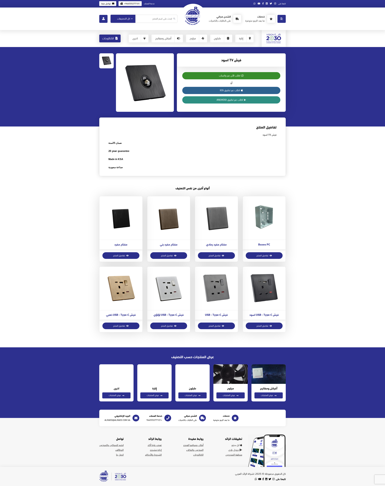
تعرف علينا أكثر (155, 445)
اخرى (135, 38)
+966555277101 (131, 3)
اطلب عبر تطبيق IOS (230, 90)
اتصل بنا (120, 454)
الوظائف (119, 450)
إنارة (241, 38)
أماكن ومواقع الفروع (193, 445)
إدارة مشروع (156, 450)
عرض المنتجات (267, 395)
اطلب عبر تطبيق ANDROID (230, 99)
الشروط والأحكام (153, 454)
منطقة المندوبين (233, 454)
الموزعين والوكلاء (194, 450)
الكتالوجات (108, 38)
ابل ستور (235, 445)
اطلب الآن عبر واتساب (230, 75)
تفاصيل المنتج (262, 255)
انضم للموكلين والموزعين (111, 445)
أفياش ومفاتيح (163, 38)
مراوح (193, 38)
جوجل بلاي (234, 450)
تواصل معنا (106, 3)
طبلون (217, 38)
